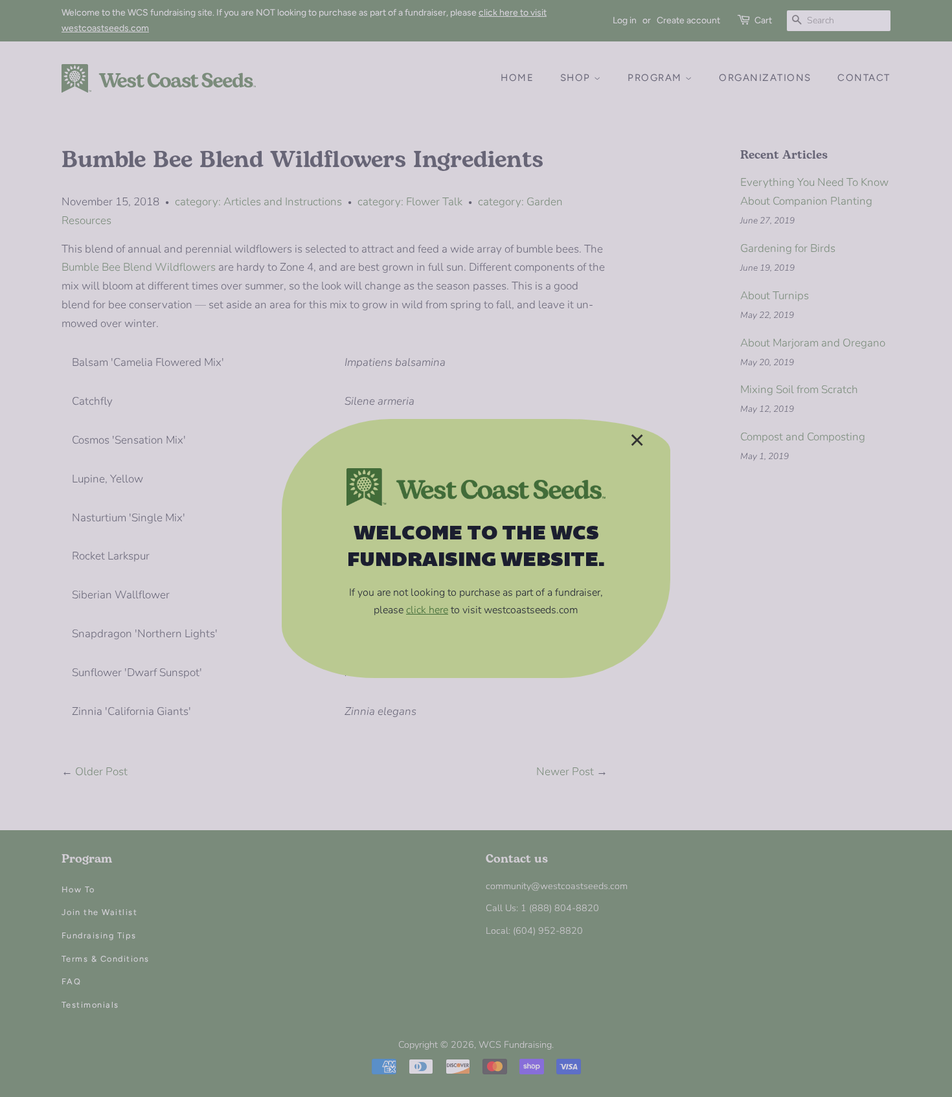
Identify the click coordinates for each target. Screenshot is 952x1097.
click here (427, 610)
